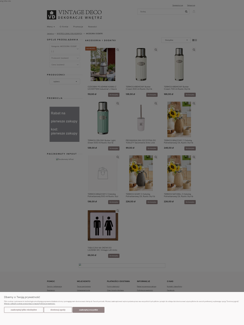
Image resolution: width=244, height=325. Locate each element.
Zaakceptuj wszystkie (88, 310)
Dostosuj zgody (57, 310)
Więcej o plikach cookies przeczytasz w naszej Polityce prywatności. (29, 304)
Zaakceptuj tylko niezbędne (24, 310)
